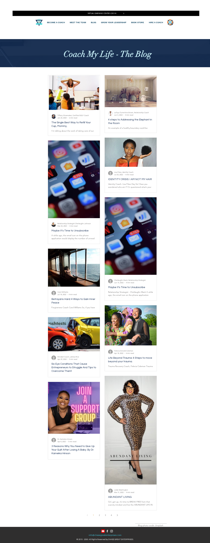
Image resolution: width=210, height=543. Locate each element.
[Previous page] (87, 515)
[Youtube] (103, 531)
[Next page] (117, 515)
